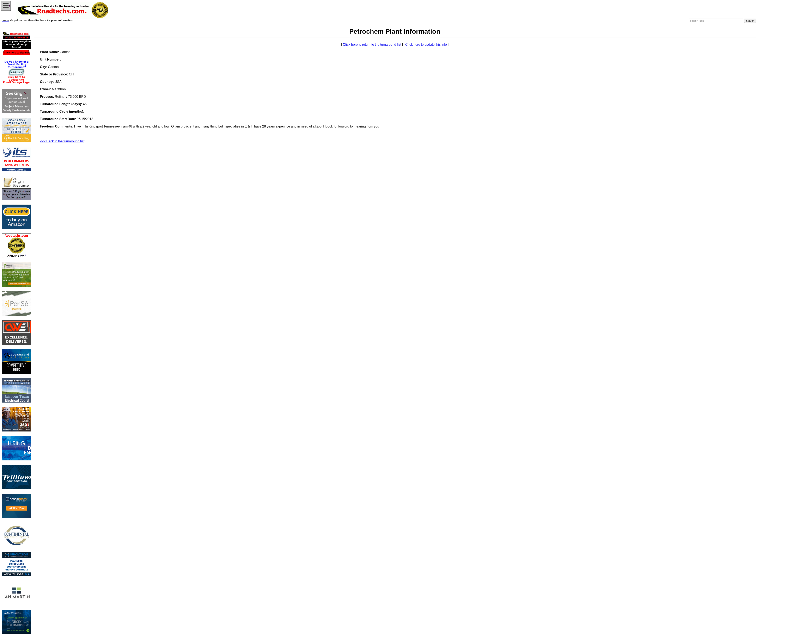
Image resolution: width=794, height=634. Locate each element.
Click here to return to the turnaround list (372, 44)
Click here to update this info (426, 44)
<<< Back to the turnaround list (62, 141)
